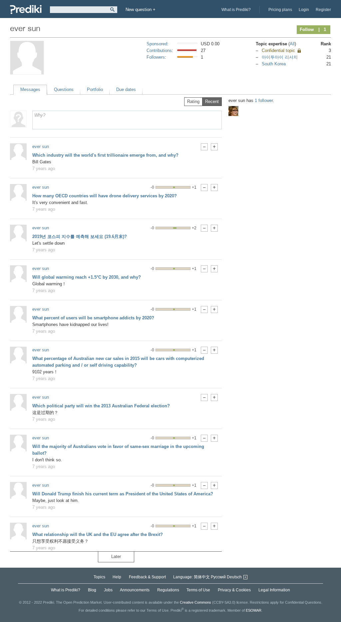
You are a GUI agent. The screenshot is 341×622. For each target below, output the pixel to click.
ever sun (40, 146)
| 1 (322, 29)
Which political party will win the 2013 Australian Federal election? (101, 405)
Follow (307, 29)
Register (323, 9)
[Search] (112, 9)
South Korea (274, 63)
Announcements (135, 590)
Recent (212, 101)
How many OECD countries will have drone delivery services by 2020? (104, 195)
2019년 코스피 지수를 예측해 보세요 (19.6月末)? (79, 236)
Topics (99, 577)
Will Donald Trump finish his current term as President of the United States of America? (122, 493)
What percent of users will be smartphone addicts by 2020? (93, 317)
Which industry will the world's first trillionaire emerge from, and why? (105, 155)
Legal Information (274, 590)
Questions (64, 89)
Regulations (168, 590)
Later (116, 556)
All (292, 43)
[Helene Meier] (233, 111)
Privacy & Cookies (234, 590)
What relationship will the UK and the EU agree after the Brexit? (97, 534)
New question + (141, 9)
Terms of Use (198, 590)
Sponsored (157, 43)
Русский (218, 577)
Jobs (108, 590)
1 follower (264, 100)
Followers (156, 57)
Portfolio (95, 89)
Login (304, 9)
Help (117, 577)
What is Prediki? (236, 9)
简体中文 (202, 577)
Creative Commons (195, 602)
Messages (30, 89)
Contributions (159, 50)
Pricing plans (280, 9)
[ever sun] (18, 151)
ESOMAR (253, 610)
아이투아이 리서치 (280, 57)
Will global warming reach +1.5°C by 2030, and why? (86, 277)
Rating (193, 101)
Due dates (126, 89)
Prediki (26, 9)
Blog (92, 590)
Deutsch (234, 577)
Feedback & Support (147, 577)
